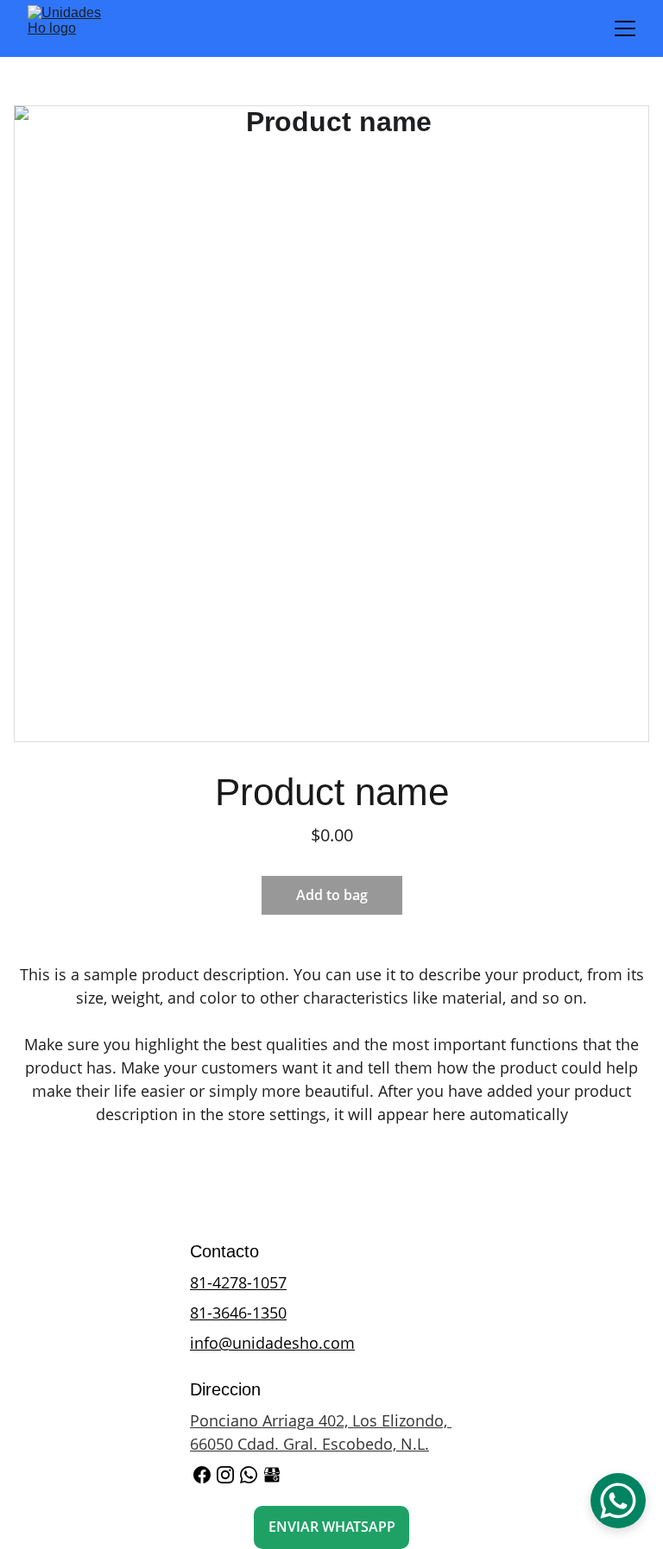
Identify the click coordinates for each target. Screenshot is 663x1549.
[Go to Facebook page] (202, 1474)
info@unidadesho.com (272, 1342)
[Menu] (625, 28)
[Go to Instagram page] (225, 1474)
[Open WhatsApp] (618, 1500)
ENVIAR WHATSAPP (331, 1526)
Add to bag (332, 894)
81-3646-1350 (238, 1312)
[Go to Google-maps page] (272, 1474)
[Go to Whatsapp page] (248, 1474)
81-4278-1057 (238, 1282)
